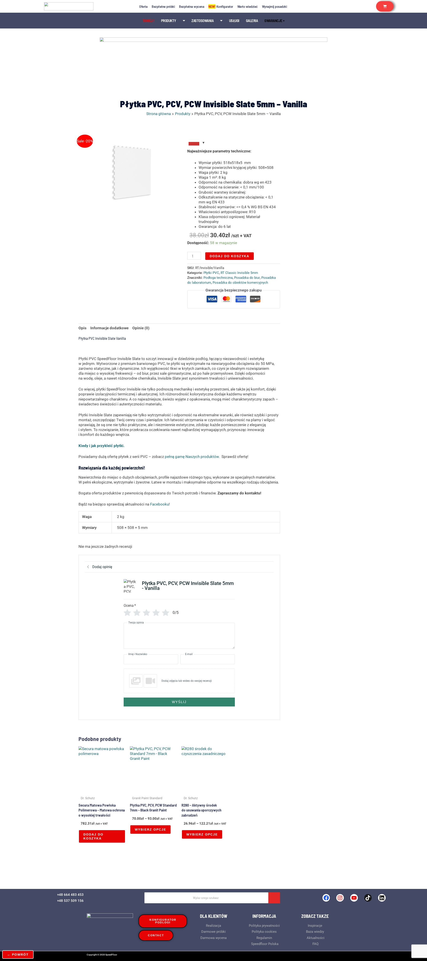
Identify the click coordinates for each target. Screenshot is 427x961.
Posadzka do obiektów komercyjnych (240, 283)
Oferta (143, 6)
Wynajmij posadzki (274, 6)
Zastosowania (202, 20)
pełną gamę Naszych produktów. (192, 456)
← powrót (18, 954)
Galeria (252, 20)
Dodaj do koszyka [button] (93, 836)
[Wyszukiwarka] (274, 897)
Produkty (168, 20)
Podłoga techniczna (218, 278)
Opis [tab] (83, 328)
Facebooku (159, 504)
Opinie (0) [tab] (140, 328)
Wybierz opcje (150, 829)
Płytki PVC (211, 273)
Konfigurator (220, 6)
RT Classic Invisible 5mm (239, 273)
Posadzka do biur (247, 278)
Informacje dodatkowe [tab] (109, 328)
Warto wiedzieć (247, 6)
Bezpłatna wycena (191, 6)
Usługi (234, 20)
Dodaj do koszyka (229, 256)
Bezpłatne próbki (163, 6)
